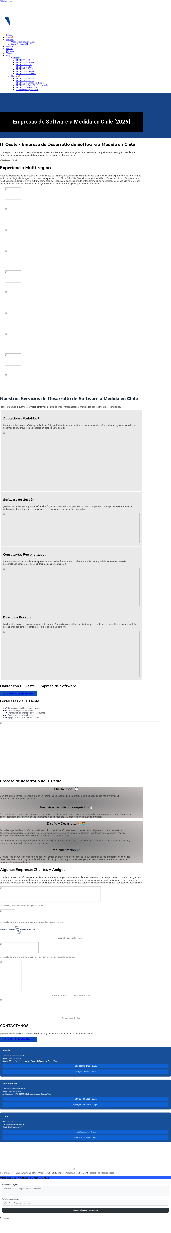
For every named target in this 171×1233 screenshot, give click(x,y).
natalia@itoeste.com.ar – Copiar (85, 1105)
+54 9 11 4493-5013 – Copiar (85, 1099)
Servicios (10, 39)
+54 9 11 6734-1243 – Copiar (85, 1138)
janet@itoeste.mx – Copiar (85, 1072)
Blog (8, 55)
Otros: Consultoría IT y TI (21, 44)
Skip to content (6, 1)
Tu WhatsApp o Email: (10, 1199)
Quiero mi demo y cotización (85, 1210)
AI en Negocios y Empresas (27, 90)
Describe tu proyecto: (10, 1185)
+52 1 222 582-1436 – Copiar (85, 1066)
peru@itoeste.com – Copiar (85, 1132)
